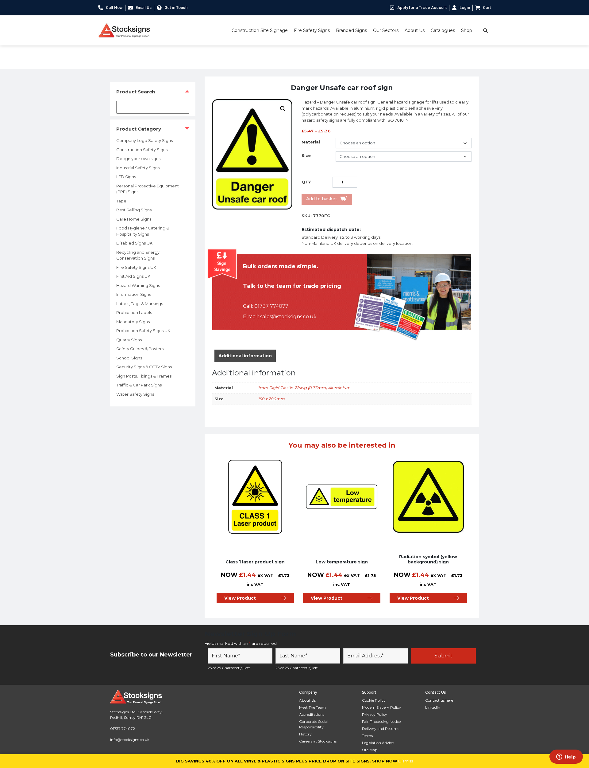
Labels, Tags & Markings (139, 303)
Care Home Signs (133, 219)
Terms (367, 735)
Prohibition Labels (134, 312)
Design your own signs (138, 158)
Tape (121, 200)
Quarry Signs (129, 339)
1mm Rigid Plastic (275, 387)
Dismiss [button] (405, 760)
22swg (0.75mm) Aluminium (322, 387)
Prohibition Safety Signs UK (143, 330)
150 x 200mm (271, 398)
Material (311, 141)
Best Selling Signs (134, 209)
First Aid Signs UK (133, 276)
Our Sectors (385, 30)
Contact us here (439, 700)
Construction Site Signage (260, 30)
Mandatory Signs (133, 321)
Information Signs (133, 294)
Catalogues (443, 30)
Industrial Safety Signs (138, 167)
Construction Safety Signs (141, 149)
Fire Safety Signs (312, 30)
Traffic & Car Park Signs (139, 384)
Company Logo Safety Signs (144, 140)
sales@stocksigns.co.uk (288, 316)
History (305, 734)
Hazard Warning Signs (138, 285)
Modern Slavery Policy (381, 707)
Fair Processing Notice (381, 721)
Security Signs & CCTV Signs (144, 366)
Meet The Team (312, 707)
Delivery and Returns (380, 728)
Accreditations (311, 714)
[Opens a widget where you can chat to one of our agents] (566, 757)
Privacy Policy (374, 714)
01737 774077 (271, 306)
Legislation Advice (378, 742)
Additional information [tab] (245, 356)
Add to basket (321, 199)
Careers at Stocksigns (318, 741)
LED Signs (126, 176)
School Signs (129, 357)
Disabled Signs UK (134, 243)
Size (306, 155)
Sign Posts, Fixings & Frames (143, 376)
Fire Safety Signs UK (136, 267)
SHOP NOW (384, 760)
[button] (282, 108)
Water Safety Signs (135, 394)
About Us (415, 30)
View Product (240, 598)
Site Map (369, 749)
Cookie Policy (374, 700)
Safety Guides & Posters (140, 348)
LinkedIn (432, 707)
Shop (466, 30)
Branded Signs (351, 30)
